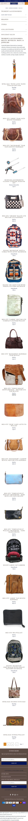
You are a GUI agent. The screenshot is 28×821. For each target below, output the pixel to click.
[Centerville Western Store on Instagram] (15, 795)
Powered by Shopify (20, 799)
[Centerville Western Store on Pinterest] (13, 795)
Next (21, 744)
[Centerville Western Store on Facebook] (11, 795)
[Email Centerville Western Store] (17, 795)
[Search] (23, 3)
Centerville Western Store (11, 799)
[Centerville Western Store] (14, 3)
